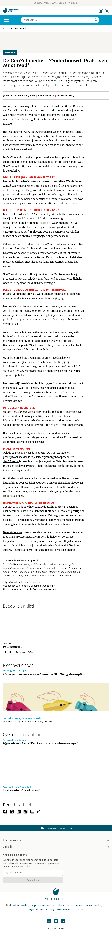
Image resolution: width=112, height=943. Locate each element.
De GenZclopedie (78, 72)
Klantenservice (12, 840)
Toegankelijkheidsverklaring (41, 909)
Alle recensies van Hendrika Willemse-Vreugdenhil (30, 589)
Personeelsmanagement (16, 28)
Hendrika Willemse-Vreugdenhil (20, 95)
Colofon (60, 905)
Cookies (80, 905)
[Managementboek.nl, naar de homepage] (11, 12)
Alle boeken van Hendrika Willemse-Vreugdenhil (29, 585)
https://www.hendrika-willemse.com (22, 582)
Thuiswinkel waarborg (19, 905)
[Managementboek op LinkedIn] (49, 921)
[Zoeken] (96, 20)
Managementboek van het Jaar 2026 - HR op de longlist (44, 674)
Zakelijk (7, 846)
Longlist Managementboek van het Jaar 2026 (27, 721)
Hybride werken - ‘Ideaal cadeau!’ (21, 790)
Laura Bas (99, 72)
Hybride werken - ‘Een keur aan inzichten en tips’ (40, 743)
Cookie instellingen (95, 905)
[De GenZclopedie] (13, 625)
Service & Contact (65, 909)
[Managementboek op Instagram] (63, 921)
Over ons (80, 909)
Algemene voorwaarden (43, 905)
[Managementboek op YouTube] (56, 921)
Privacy (70, 905)
